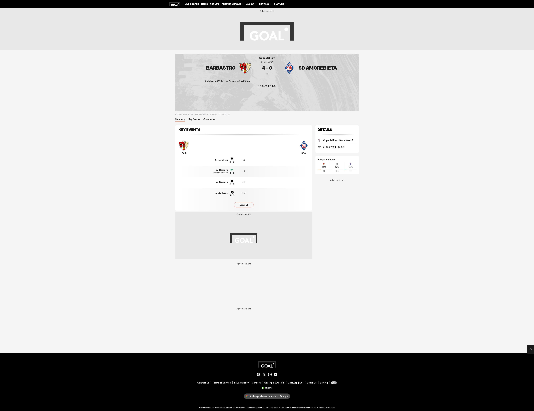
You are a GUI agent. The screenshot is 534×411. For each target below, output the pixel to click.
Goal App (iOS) (295, 382)
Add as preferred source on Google (268, 396)
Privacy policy (241, 382)
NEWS (204, 4)
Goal (216, 407)
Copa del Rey (267, 57)
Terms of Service (221, 382)
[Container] (214, 68)
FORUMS (214, 4)
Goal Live (312, 382)
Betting (324, 382)
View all (244, 204)
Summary (180, 119)
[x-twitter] (264, 375)
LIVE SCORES (192, 4)
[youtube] (276, 375)
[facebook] (258, 375)
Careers (256, 382)
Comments (209, 119)
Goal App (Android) (274, 382)
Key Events (194, 119)
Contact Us (203, 382)
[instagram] (270, 375)
